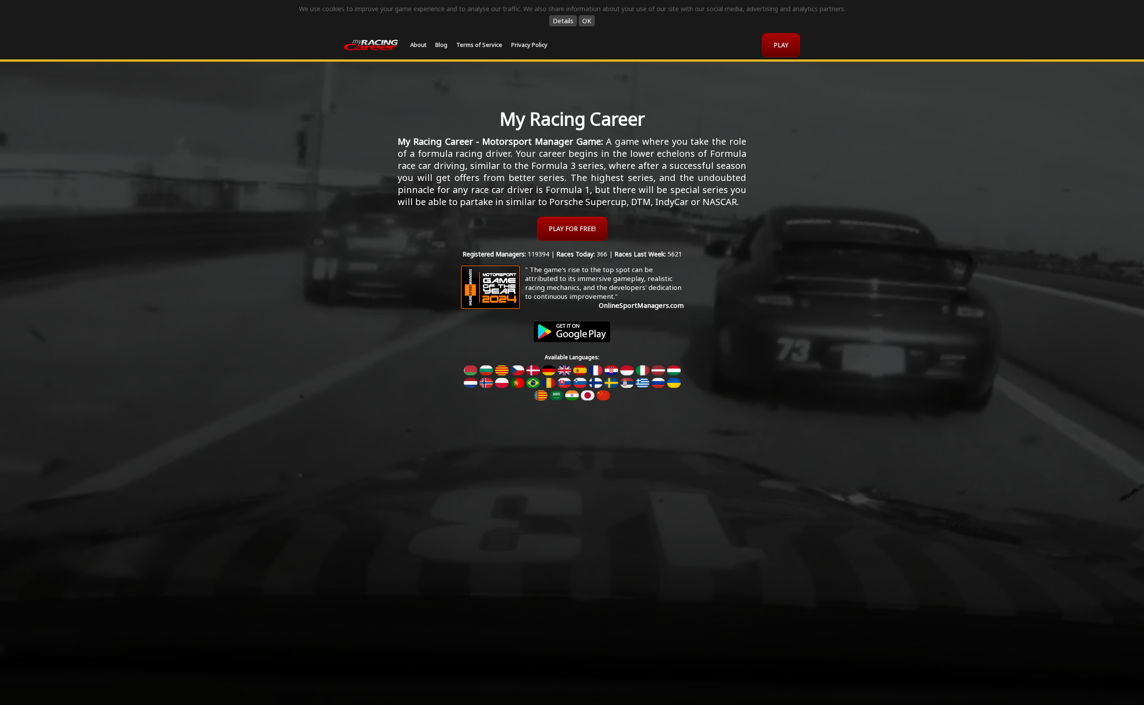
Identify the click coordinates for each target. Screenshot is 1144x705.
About (418, 45)
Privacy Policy (529, 45)
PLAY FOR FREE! (572, 228)
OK (586, 21)
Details (563, 21)
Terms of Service (479, 45)
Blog (441, 45)
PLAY (781, 45)
